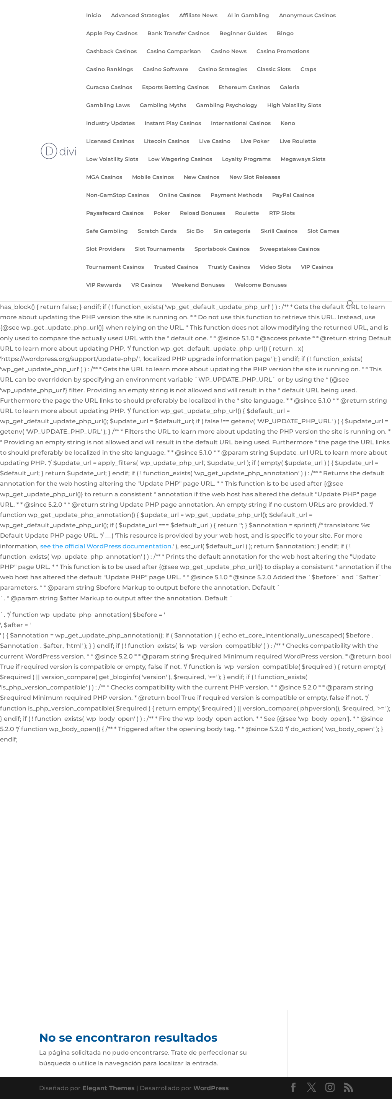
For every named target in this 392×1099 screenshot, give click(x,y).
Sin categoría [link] (232, 231)
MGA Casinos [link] (104, 177)
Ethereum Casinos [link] (244, 88)
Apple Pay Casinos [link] (111, 34)
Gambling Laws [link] (108, 105)
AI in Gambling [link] (248, 16)
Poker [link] (162, 213)
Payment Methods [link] (236, 195)
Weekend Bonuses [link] (198, 285)
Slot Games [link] (323, 231)
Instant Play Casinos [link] (173, 123)
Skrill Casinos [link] (279, 231)
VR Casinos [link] (146, 285)
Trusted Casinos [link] (176, 267)
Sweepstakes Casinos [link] (290, 249)
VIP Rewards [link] (103, 285)
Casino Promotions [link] (282, 52)
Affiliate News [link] (198, 16)
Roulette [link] (247, 213)
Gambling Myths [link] (163, 105)
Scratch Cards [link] (157, 231)
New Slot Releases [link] (254, 177)
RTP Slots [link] (282, 213)
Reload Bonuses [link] (202, 213)
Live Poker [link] (255, 141)
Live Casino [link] (214, 141)
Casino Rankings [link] (109, 70)
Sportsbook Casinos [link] (222, 249)
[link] (58, 150)
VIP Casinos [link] (317, 267)
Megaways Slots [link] (303, 159)
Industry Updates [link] (110, 123)
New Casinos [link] (201, 177)
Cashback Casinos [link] (111, 52)
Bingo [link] (285, 34)
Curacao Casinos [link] (109, 88)
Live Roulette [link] (297, 141)
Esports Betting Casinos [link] (175, 88)
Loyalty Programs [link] (246, 159)
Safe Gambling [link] (107, 231)
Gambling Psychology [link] (226, 105)
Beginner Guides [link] (243, 34)
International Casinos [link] (241, 123)
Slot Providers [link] (105, 249)
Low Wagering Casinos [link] (180, 159)
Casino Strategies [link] (222, 70)
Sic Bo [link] (195, 231)
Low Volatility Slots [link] (112, 159)
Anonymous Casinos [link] (307, 16)
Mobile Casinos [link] (153, 177)
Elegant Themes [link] (108, 1088)
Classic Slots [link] (274, 70)
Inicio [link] (93, 16)
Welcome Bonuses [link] (261, 285)
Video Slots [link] (275, 267)
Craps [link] (308, 70)
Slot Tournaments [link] (160, 249)
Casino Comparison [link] (174, 52)
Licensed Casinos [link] (110, 141)
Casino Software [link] (165, 70)
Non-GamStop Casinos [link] (117, 195)
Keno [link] (288, 123)
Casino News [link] (229, 52)
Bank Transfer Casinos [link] (178, 34)
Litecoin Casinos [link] (166, 141)
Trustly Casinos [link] (229, 267)
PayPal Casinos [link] (293, 195)
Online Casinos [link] (180, 195)
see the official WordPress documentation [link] (106, 546)
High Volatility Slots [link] (294, 105)
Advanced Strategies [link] (140, 16)
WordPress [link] (211, 1088)
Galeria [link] (290, 88)
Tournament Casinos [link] (115, 267)
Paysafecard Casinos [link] (115, 213)
